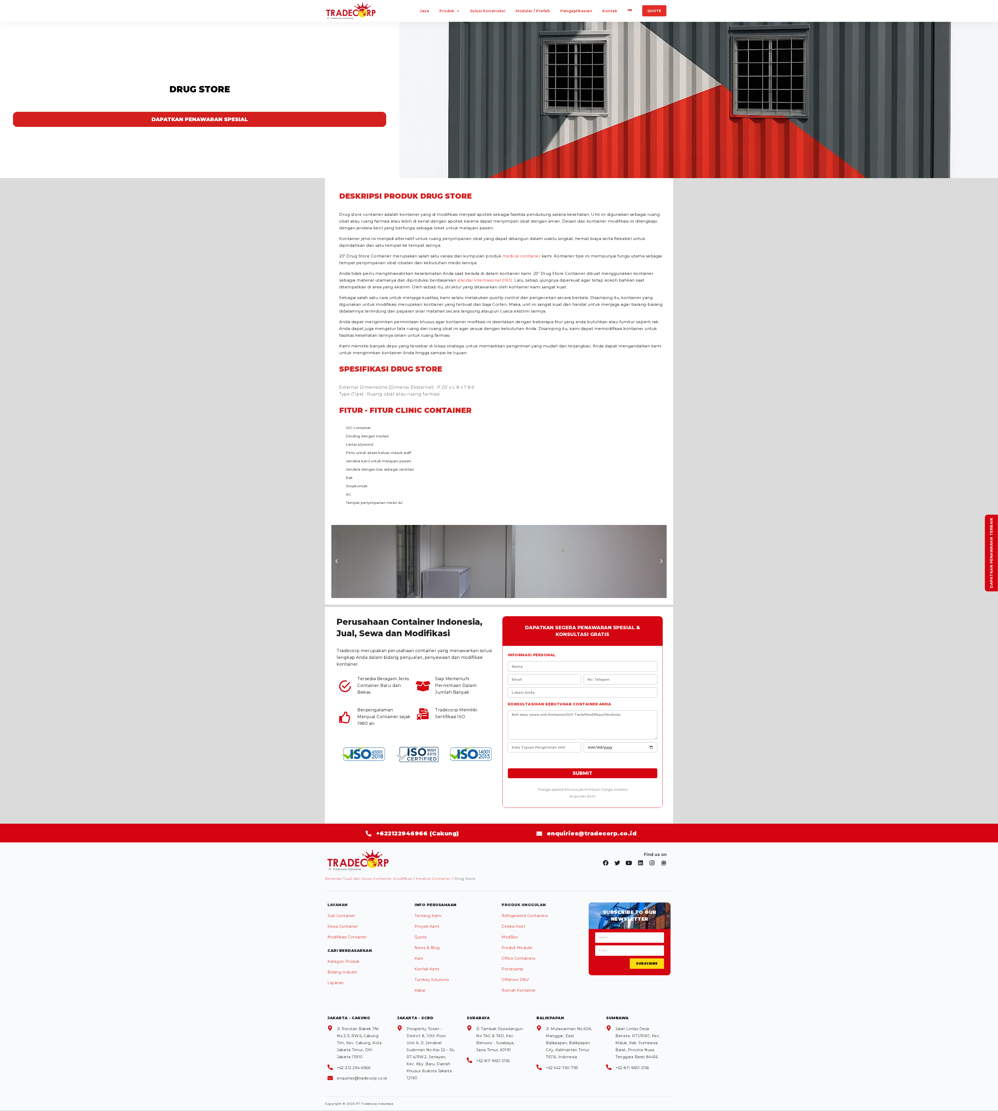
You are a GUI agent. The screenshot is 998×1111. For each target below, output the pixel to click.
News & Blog (427, 947)
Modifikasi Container (347, 937)
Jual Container (341, 915)
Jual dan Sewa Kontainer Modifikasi (378, 878)
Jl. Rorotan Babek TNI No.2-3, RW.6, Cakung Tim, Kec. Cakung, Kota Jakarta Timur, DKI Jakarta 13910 (359, 1042)
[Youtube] (629, 863)
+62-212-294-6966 (353, 1067)
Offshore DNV (515, 979)
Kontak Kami (427, 969)
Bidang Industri (342, 972)
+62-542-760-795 (562, 1067)
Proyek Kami (427, 926)
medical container (521, 256)
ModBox (510, 937)
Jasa (424, 11)
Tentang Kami (428, 915)
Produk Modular (517, 947)
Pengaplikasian (576, 11)
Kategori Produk (343, 961)
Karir (419, 958)
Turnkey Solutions (432, 979)
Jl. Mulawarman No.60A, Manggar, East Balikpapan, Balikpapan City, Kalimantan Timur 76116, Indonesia (569, 1042)
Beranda (333, 878)
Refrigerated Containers (525, 915)
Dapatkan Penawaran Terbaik (991, 553)
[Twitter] (617, 863)
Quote (421, 937)
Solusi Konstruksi (487, 11)
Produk (446, 11)
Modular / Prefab (533, 11)
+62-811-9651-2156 (493, 1060)
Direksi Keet (513, 926)
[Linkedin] (640, 863)
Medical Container (433, 878)
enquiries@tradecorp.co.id (362, 1078)
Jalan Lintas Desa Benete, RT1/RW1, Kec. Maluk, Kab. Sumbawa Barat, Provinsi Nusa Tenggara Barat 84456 (637, 1042)
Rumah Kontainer (519, 990)
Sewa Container (342, 926)
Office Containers (518, 958)
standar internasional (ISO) (485, 280)
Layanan (335, 982)
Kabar (420, 990)
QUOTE (654, 11)
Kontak (609, 11)
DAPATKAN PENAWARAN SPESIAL (200, 119)
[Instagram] (652, 863)
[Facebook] (606, 863)
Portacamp (512, 969)
